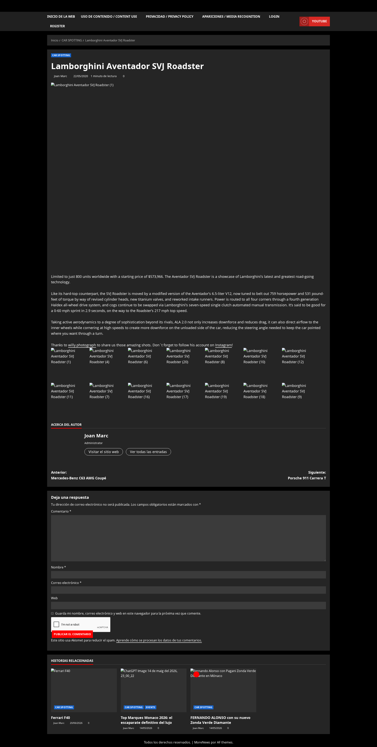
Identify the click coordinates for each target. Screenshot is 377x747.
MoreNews (202, 742)
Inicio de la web (61, 16)
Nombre (58, 567)
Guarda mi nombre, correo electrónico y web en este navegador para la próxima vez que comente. (128, 613)
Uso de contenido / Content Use (109, 16)
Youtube (319, 21)
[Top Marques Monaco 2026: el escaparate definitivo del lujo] (154, 690)
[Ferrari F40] (84, 690)
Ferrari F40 (60, 717)
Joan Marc (60, 76)
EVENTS (150, 707)
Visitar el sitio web (104, 451)
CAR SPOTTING (61, 55)
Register (57, 26)
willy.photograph (82, 345)
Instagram (223, 345)
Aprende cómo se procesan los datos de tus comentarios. (159, 640)
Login (274, 16)
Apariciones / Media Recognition (231, 16)
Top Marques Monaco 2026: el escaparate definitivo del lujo (146, 720)
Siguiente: (307, 475)
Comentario (61, 511)
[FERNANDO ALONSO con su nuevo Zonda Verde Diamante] (223, 690)
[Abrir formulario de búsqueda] (295, 21)
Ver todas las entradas (148, 451)
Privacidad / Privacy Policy (169, 16)
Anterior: (78, 475)
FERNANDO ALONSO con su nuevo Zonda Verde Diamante (220, 720)
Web (54, 598)
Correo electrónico (66, 583)
